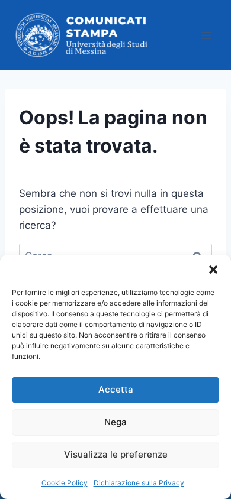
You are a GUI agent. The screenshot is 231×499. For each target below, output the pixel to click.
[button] (213, 270)
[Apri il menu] (206, 35)
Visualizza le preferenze (116, 454)
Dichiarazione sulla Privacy (139, 482)
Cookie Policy (64, 482)
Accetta (115, 389)
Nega (115, 421)
